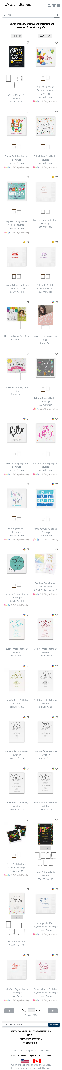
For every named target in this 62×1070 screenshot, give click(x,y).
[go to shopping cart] (54, 5)
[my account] (49, 5)
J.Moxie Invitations (18, 4)
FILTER (17, 36)
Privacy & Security (31, 1050)
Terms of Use (17, 1050)
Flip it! (45, 848)
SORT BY (45, 36)
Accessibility (45, 1050)
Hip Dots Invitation (17, 941)
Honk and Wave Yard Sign (16, 336)
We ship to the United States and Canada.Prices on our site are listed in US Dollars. (31, 1066)
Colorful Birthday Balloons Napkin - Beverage (45, 90)
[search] (57, 15)
